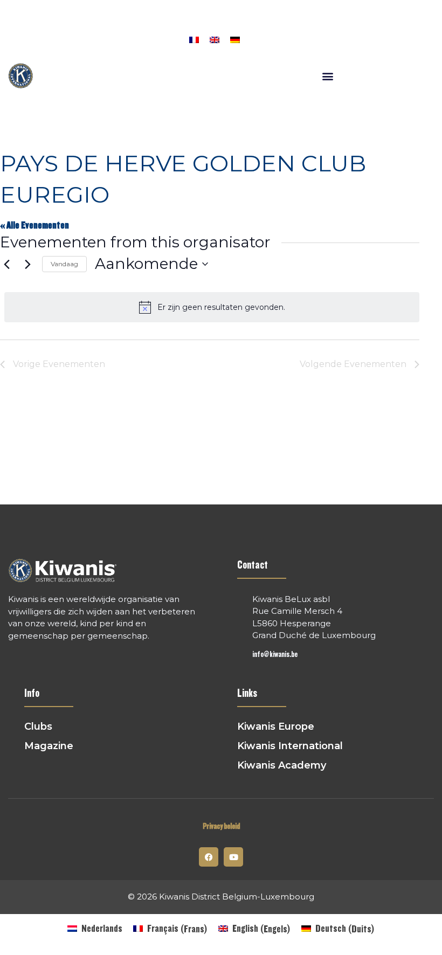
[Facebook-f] (208, 857)
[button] (156, 36)
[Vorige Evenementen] (6, 264)
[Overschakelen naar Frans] (194, 38)
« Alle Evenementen (34, 225)
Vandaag (64, 264)
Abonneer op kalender (362, 395)
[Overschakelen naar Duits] (235, 38)
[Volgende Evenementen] (27, 264)
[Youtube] (233, 857)
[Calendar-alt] (115, 37)
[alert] (211, 307)
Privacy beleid (221, 826)
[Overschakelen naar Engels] (214, 38)
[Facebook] (135, 36)
